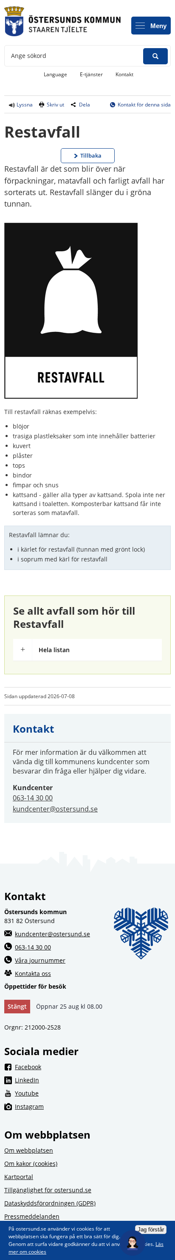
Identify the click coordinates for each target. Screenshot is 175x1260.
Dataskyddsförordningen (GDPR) (50, 1203)
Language (55, 74)
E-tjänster (94, 74)
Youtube (93, 1093)
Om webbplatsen (28, 1150)
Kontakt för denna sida (144, 104)
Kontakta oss (33, 973)
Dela (84, 104)
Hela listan (54, 650)
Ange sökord (28, 56)
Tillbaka (91, 155)
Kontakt (124, 74)
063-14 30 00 (33, 798)
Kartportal (18, 1177)
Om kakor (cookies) (30, 1163)
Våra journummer (40, 960)
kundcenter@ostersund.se (55, 809)
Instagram (93, 1106)
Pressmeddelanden (31, 1216)
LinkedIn (93, 1080)
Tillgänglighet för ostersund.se (47, 1190)
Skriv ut (55, 104)
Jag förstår (151, 1229)
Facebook (93, 1066)
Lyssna (24, 104)
